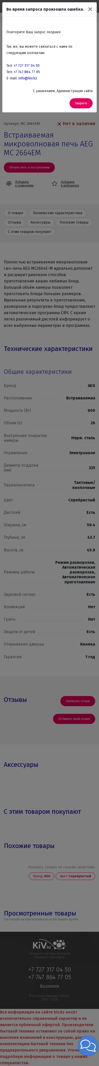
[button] (88, 1046)
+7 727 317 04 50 (27, 65)
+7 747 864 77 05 (27, 72)
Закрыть (81, 103)
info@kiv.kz (28, 78)
